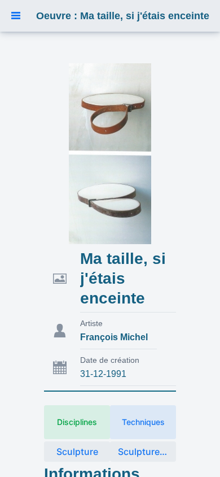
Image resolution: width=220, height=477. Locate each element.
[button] (16, 16)
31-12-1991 (103, 374)
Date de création (109, 360)
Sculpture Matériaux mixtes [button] (147, 451)
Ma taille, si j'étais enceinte (123, 278)
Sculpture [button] (77, 451)
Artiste (91, 323)
